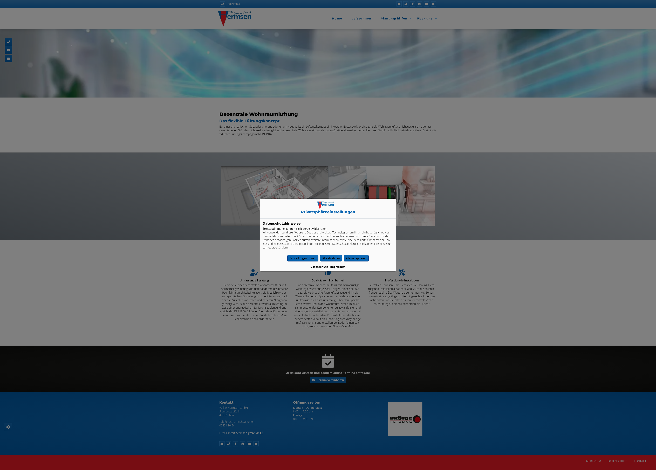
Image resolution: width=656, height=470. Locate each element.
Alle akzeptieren (356, 258)
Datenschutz (319, 267)
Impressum (338, 267)
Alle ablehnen (331, 258)
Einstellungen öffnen (303, 258)
